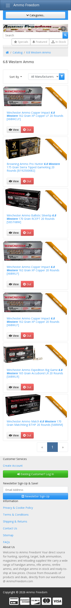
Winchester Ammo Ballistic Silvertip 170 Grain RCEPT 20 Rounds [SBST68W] (31, 218)
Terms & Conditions (16, 514)
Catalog (17, 52)
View (15, 130)
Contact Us (10, 528)
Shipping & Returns (15, 521)
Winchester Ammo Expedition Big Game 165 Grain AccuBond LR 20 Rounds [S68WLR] (35, 373)
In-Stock (60, 42)
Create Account (13, 465)
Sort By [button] (14, 77)
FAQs (6, 542)
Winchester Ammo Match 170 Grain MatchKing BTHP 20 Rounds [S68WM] (35, 423)
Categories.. (37, 15)
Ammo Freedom (26, 5)
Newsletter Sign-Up (37, 496)
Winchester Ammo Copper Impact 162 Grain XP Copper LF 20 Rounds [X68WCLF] (35, 116)
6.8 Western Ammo (38, 52)
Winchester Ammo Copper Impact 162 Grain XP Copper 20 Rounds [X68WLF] (33, 270)
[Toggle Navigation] (8, 5)
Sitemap (8, 535)
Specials (22, 42)
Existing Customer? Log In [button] (37, 474)
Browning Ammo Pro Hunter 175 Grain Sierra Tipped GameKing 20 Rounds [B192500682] (33, 167)
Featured (41, 42)
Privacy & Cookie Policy (18, 508)
